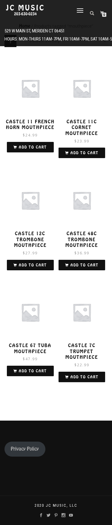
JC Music (25, 8)
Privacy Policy (25, 449)
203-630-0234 (25, 14)
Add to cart (33, 147)
